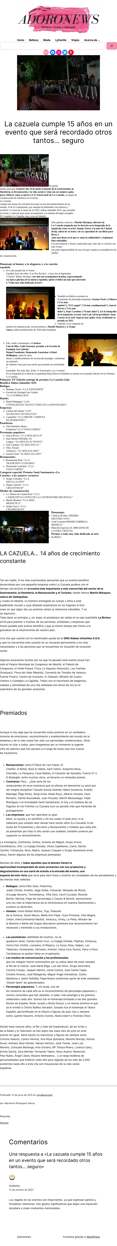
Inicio (20, 40)
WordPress (93, 1236)
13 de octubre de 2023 (21, 1189)
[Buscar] (111, 46)
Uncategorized (44, 1095)
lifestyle (4, 1122)
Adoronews (24, 1236)
